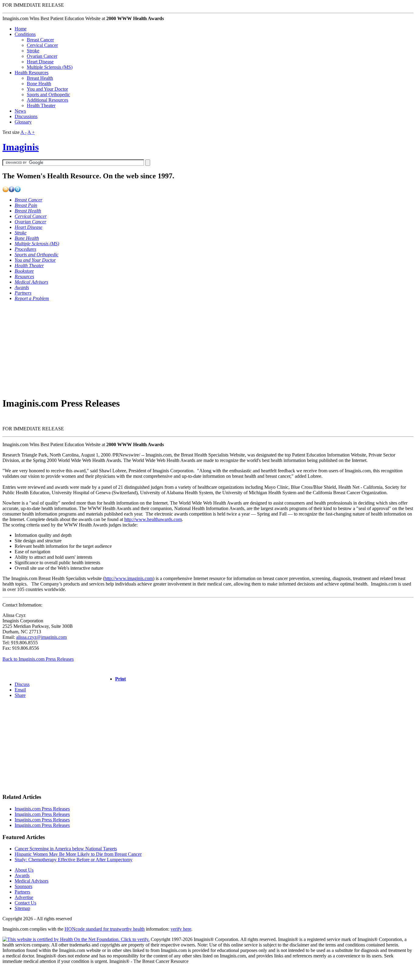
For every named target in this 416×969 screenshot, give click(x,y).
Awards (22, 875)
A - (23, 132)
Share (20, 695)
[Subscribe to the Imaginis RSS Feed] (5, 190)
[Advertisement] (185, 348)
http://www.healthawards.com (153, 519)
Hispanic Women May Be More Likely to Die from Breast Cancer (78, 854)
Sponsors (23, 886)
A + (31, 132)
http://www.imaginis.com (128, 578)
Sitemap (22, 908)
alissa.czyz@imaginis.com (41, 637)
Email (20, 689)
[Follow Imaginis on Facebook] (12, 190)
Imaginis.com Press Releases (42, 808)
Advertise (24, 897)
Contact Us (25, 902)
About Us (24, 870)
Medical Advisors (31, 880)
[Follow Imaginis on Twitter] (18, 190)
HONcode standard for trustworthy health (105, 929)
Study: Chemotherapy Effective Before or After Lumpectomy (73, 859)
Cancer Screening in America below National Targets (66, 848)
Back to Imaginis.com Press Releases (38, 659)
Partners (22, 891)
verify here (181, 929)
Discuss (22, 684)
